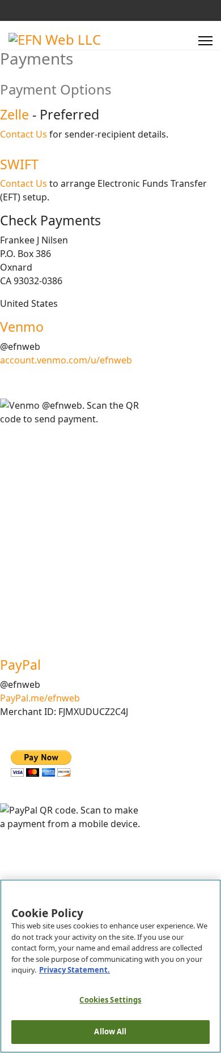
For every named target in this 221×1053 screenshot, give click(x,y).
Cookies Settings (110, 1000)
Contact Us (23, 134)
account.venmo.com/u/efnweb (66, 360)
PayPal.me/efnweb (40, 698)
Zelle (14, 114)
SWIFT (19, 164)
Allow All (110, 1031)
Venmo (22, 327)
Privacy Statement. (74, 970)
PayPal (20, 665)
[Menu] (205, 41)
